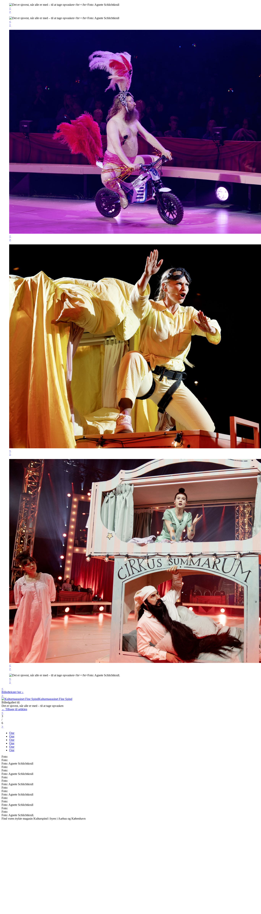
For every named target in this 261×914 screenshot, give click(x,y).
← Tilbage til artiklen (14, 709)
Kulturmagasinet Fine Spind (55, 699)
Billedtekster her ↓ (13, 692)
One (11, 733)
